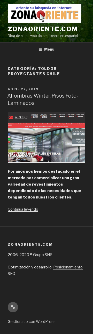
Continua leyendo (23, 209)
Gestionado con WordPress (32, 321)
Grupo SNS (42, 254)
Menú (49, 49)
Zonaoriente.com (43, 29)
